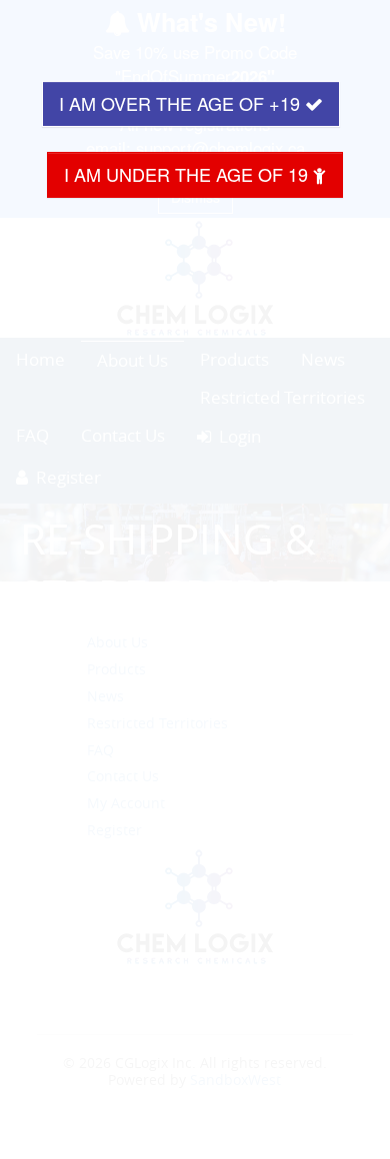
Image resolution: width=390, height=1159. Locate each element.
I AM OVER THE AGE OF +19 (182, 103)
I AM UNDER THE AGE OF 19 (188, 174)
